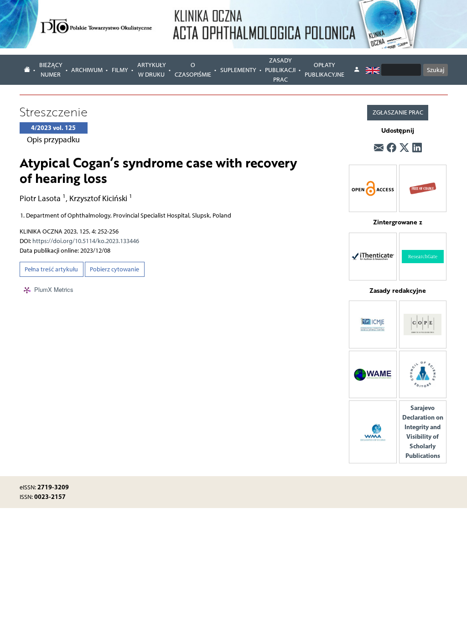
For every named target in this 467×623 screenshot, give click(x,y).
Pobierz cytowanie (114, 269)
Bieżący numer (50, 69)
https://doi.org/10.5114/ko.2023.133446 (85, 241)
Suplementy (238, 70)
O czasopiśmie (193, 69)
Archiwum (87, 70)
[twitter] (404, 147)
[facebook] (391, 147)
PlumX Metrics (53, 290)
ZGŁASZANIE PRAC (398, 112)
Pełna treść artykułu (51, 269)
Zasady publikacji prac (280, 70)
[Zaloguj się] (356, 69)
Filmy (120, 70)
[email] (379, 147)
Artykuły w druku (151, 69)
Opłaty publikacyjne (324, 69)
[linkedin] (417, 147)
